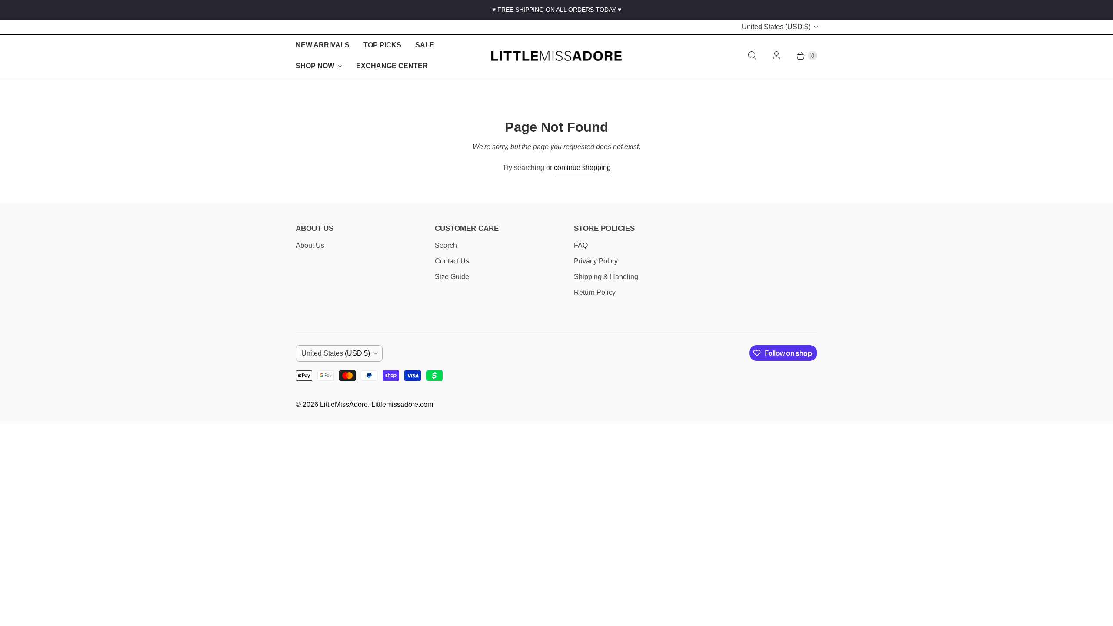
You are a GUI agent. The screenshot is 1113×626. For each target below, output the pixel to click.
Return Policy (595, 292)
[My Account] (776, 55)
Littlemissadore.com (402, 404)
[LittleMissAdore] (556, 56)
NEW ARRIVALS (323, 45)
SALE (424, 45)
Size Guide (452, 276)
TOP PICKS (382, 45)
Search (446, 245)
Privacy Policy (596, 261)
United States (776, 26)
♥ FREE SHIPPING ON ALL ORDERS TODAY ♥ (556, 9)
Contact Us (452, 261)
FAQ (581, 245)
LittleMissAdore (344, 404)
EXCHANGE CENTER (392, 66)
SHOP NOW (315, 66)
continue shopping (582, 167)
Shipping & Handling (606, 276)
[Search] (752, 55)
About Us (310, 245)
